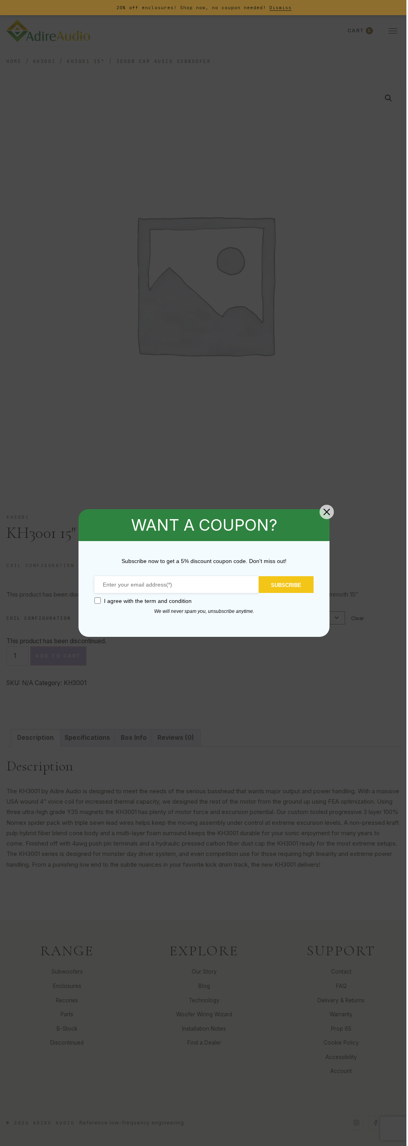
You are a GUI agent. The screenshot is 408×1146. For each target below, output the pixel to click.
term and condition (168, 601)
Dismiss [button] (280, 7)
